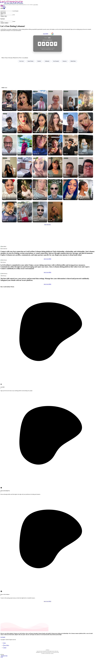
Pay (5, 16)
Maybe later (47, 340)
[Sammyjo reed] (85, 167)
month (4, 12)
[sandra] (70, 189)
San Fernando (56, 61)
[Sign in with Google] (52, 33)
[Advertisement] (47, 74)
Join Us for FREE (47, 258)
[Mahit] (70, 145)
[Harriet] (70, 100)
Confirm (6, 22)
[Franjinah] (24, 212)
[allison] (55, 167)
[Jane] (55, 100)
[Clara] (24, 100)
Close (6, 655)
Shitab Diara (73, 61)
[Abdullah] (40, 212)
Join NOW (45, 33)
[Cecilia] (85, 189)
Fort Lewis (21, 61)
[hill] (9, 189)
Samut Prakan (30, 61)
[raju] (85, 100)
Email (14, 21)
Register (4, 7)
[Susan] (24, 189)
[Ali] (55, 189)
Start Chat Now (47, 224)
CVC (14, 14)
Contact (4, 647)
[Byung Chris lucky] (9, 100)
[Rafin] (9, 122)
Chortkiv (39, 61)
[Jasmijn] (40, 167)
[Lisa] (85, 122)
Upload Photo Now (48, 337)
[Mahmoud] (70, 167)
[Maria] (55, 145)
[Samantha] (40, 122)
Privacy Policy (6, 645)
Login (4, 5)
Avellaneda (47, 61)
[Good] (9, 145)
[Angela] (85, 145)
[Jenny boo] (40, 145)
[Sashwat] (9, 212)
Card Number (15, 11)
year (5, 13)
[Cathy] (24, 122)
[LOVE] (55, 122)
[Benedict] (24, 167)
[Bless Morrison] (70, 122)
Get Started (3, 637)
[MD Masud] (24, 145)
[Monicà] (40, 189)
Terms (4, 643)
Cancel (2, 16)
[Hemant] (40, 100)
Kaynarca (65, 61)
